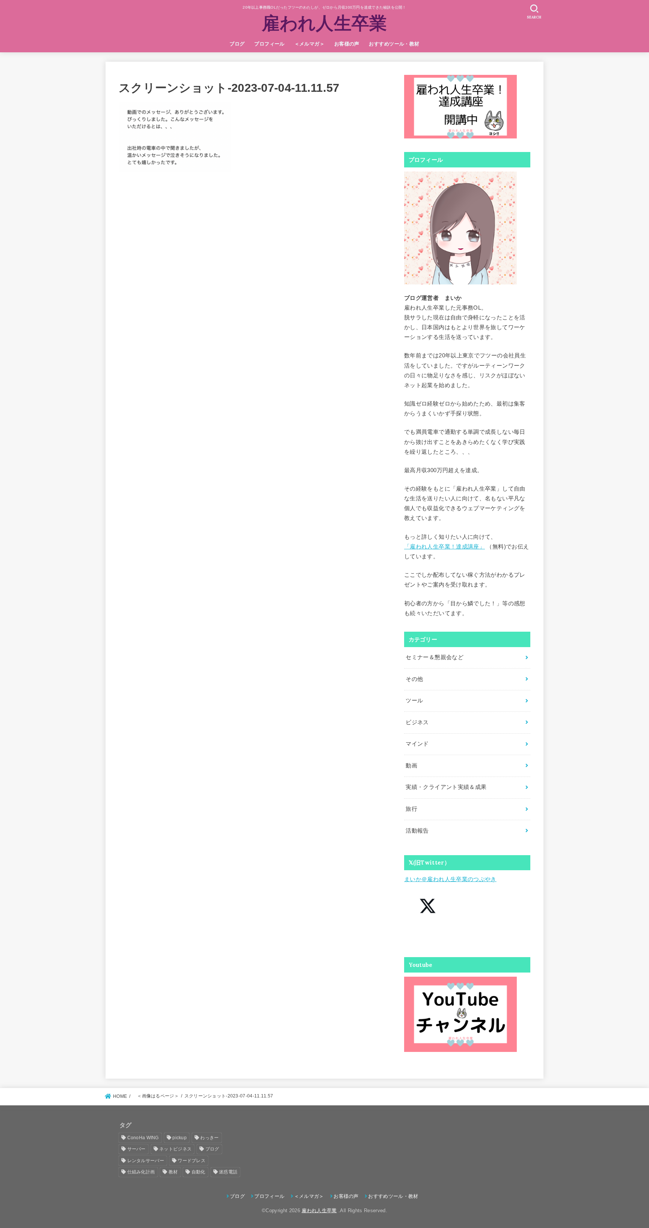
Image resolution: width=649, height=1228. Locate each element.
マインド (417, 744)
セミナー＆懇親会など (434, 657)
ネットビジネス (175, 1149)
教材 (173, 1172)
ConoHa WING (143, 1137)
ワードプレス (191, 1160)
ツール (414, 701)
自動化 (198, 1172)
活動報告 (417, 831)
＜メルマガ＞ (309, 44)
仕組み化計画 (141, 1172)
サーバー (136, 1149)
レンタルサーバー (145, 1160)
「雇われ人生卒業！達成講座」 (444, 547)
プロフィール (269, 44)
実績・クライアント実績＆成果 (446, 787)
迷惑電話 (228, 1172)
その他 (414, 679)
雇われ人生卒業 (324, 23)
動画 (411, 766)
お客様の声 (346, 44)
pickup (179, 1137)
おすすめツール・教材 (394, 44)
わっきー (209, 1137)
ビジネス (417, 722)
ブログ (237, 44)
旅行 (411, 809)
